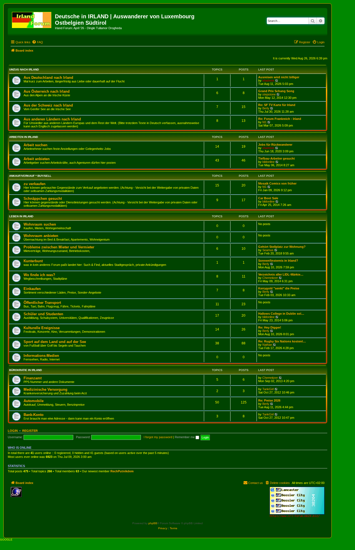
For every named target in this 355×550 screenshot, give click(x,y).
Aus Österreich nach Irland (47, 91)
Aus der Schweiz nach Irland (48, 105)
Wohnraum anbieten (41, 236)
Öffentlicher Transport (42, 303)
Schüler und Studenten (43, 314)
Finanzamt (33, 378)
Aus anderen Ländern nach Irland (52, 119)
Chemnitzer (270, 277)
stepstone (269, 94)
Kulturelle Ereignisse (42, 328)
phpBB (152, 523)
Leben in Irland (21, 216)
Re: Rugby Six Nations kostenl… (282, 341)
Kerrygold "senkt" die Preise (278, 288)
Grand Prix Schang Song (276, 91)
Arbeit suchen (35, 145)
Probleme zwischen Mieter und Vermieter (59, 247)
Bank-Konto (34, 415)
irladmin (268, 80)
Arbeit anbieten (37, 159)
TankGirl (268, 389)
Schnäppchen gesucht (43, 198)
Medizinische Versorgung (45, 389)
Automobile (34, 401)
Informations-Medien (41, 356)
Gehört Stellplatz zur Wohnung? (282, 246)
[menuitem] (37, 42)
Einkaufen (32, 289)
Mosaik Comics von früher (277, 183)
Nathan (267, 344)
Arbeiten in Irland (23, 136)
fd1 (264, 122)
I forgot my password (158, 437)
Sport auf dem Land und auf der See (55, 342)
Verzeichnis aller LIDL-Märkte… (280, 274)
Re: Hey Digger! (269, 327)
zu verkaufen (34, 184)
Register (30, 430)
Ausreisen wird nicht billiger (278, 77)
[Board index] (32, 19)
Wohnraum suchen (40, 224)
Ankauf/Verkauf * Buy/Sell (30, 175)
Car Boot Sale (268, 198)
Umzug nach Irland (24, 69)
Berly (265, 108)
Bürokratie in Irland (25, 370)
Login (13, 430)
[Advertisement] (64, 495)
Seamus (267, 250)
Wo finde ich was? (39, 275)
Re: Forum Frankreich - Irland (279, 118)
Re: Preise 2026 (269, 400)
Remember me (185, 437)
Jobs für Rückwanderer (275, 144)
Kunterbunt (33, 261)
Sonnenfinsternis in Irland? (278, 260)
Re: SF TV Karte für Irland (276, 105)
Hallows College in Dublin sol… (281, 313)
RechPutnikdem (122, 471)
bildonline (268, 161)
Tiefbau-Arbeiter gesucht (276, 158)
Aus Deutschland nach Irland (48, 77)
